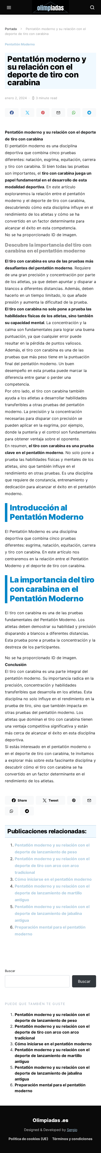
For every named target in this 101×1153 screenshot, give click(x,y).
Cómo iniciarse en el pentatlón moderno (53, 879)
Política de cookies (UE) (28, 1139)
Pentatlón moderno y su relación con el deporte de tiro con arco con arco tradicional (52, 865)
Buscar (10, 971)
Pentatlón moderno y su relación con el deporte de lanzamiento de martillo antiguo (52, 893)
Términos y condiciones (72, 1139)
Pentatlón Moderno (20, 44)
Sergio (72, 1130)
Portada (11, 29)
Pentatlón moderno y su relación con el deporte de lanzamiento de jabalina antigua (52, 913)
